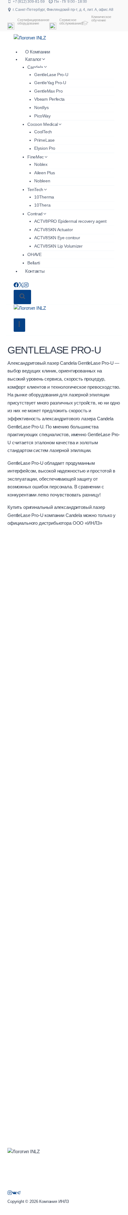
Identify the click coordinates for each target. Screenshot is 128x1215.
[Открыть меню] (19, 325)
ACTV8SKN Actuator (53, 229)
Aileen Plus (44, 172)
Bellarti (33, 262)
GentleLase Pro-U (51, 74)
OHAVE (34, 254)
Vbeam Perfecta (49, 99)
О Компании (37, 51)
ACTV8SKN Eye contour (57, 237)
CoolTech (43, 132)
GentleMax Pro (48, 91)
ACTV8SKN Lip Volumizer (58, 246)
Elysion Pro (44, 148)
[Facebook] (16, 286)
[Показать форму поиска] (22, 297)
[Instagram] (26, 286)
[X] (21, 286)
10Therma (44, 196)
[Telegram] (18, 1193)
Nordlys (41, 107)
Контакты (35, 271)
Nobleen (42, 181)
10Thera (42, 205)
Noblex (40, 164)
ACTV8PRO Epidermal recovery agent (70, 221)
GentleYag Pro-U (50, 82)
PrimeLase (44, 140)
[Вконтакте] (14, 1193)
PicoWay (42, 115)
